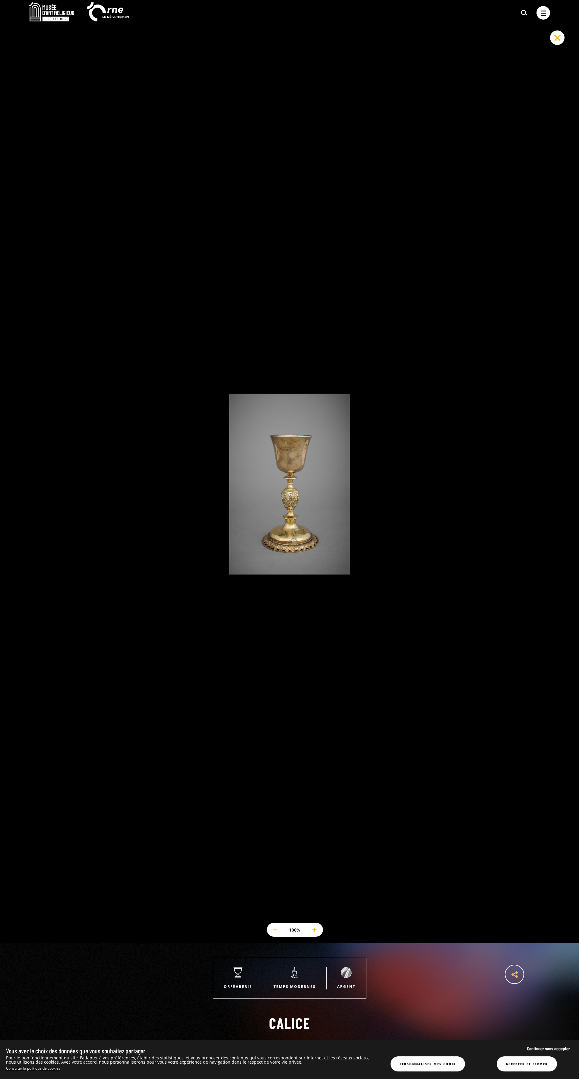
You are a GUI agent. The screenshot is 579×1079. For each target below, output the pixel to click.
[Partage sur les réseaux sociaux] (514, 974)
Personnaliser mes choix (428, 1064)
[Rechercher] (524, 13)
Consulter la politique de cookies (33, 1068)
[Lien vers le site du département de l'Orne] (108, 19)
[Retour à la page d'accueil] (51, 19)
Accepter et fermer (527, 1064)
